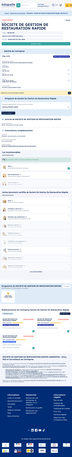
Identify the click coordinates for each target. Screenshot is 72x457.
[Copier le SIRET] (69, 74)
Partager (68, 20)
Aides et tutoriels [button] (14, 410)
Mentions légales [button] (60, 414)
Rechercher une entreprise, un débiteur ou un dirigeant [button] (32, 401)
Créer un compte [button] (14, 398)
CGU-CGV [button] (57, 411)
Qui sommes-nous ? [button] (15, 401)
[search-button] (18, 5)
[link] (19, 325)
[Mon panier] (60, 5)
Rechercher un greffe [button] (34, 408)
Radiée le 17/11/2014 (7, 20)
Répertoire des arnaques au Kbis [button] (60, 419)
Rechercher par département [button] (32, 412)
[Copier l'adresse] (69, 80)
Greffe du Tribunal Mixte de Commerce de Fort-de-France (19, 146)
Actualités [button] (11, 404)
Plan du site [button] (58, 400)
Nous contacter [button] (13, 416)
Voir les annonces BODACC (36, 271)
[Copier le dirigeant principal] (68, 107)
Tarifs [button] (10, 407)
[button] (43, 5)
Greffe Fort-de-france (18, 322)
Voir (69, 92)
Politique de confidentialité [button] (59, 404)
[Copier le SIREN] (69, 70)
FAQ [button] (9, 413)
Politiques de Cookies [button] (62, 408)
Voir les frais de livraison (8, 155)
